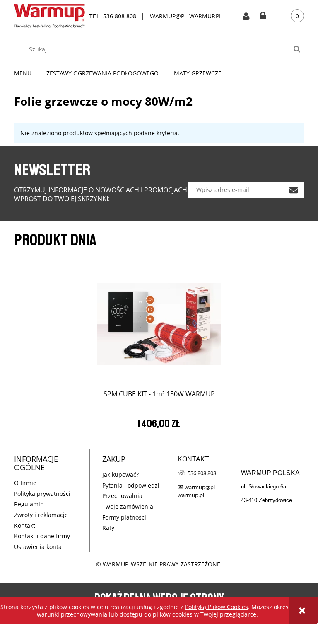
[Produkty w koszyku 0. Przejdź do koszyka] (291, 16)
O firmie (25, 483)
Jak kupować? (120, 474)
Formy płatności (124, 517)
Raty (108, 528)
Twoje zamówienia (127, 506)
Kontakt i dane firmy (42, 536)
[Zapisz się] (293, 190)
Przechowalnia (122, 496)
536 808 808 (119, 16)
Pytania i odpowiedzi (130, 485)
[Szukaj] (296, 49)
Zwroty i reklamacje (41, 515)
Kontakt (24, 525)
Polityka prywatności (42, 494)
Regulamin (29, 504)
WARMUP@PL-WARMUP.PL (186, 16)
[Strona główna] (49, 16)
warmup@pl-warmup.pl (197, 491)
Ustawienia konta (38, 547)
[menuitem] (26, 73)
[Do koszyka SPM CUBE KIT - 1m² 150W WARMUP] (159, 320)
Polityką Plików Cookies (216, 607)
